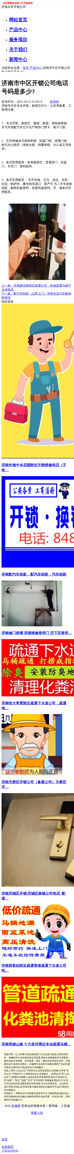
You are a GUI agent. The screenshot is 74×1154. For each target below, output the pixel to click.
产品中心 (18, 29)
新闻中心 (18, 59)
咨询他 (54, 101)
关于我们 (18, 49)
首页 (26, 67)
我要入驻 (37, 1112)
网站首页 (18, 19)
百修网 (15, 1105)
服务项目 (18, 39)
